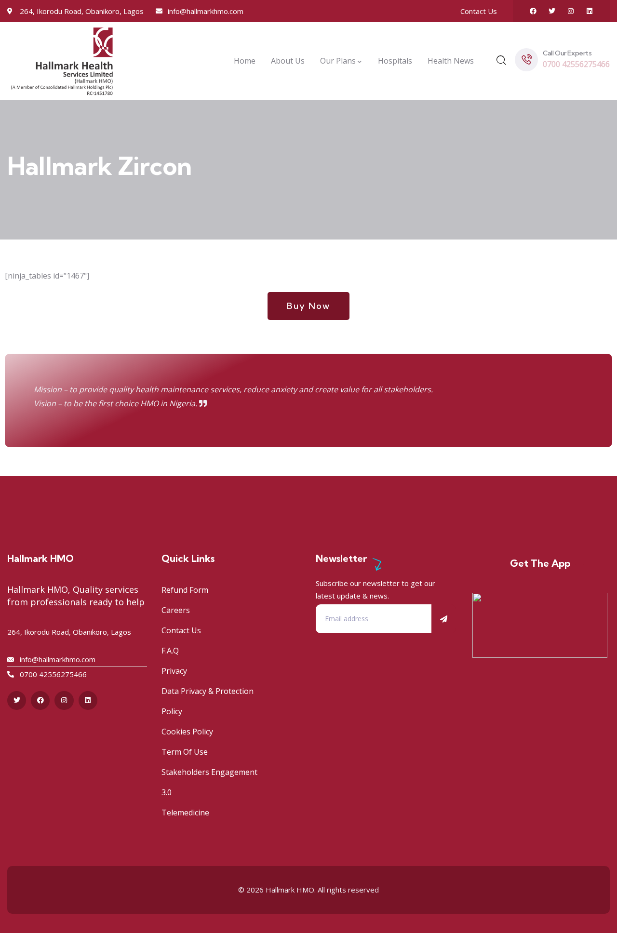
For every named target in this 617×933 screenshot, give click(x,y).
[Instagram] (570, 11)
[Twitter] (552, 11)
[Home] (62, 61)
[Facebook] (533, 11)
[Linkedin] (589, 11)
